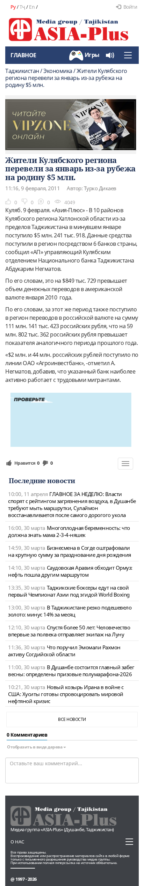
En (32, 6)
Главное (23, 55)
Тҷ (22, 6)
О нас (17, 842)
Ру (12, 6)
